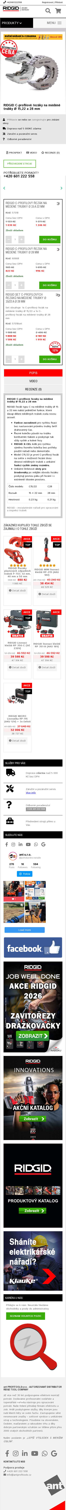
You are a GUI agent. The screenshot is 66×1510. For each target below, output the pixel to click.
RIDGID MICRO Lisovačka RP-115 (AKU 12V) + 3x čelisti (17, 718)
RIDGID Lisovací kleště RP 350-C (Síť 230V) (17, 645)
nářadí (20, 1402)
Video (33, 153)
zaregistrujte (39, 120)
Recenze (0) (52, 153)
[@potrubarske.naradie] (12, 856)
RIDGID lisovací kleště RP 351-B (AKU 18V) (46, 645)
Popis (33, 373)
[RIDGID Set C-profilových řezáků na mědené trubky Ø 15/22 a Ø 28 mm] (58, 295)
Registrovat (47, 2)
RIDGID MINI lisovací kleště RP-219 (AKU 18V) (46, 572)
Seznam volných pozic (25, 1316)
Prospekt (15, 153)
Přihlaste (12, 120)
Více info (31, 793)
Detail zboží (19, 590)
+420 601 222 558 (19, 176)
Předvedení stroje (19, 164)
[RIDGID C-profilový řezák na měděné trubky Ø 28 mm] (58, 249)
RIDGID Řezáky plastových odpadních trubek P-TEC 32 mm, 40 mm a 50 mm (17, 572)
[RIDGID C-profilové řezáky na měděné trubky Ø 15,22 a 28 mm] (33, 70)
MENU (51, 23)
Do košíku (50, 239)
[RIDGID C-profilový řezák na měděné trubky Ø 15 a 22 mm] (58, 203)
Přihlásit (59, 2)
